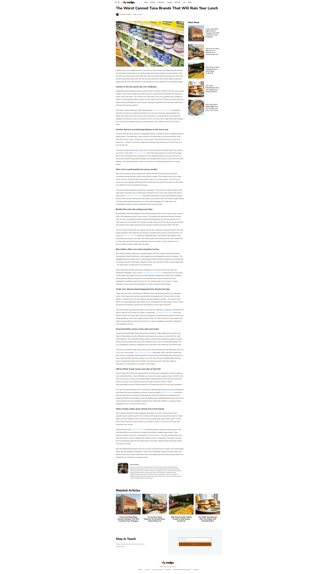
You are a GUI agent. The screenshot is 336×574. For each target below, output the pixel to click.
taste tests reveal (130, 236)
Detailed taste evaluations (152, 273)
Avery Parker (126, 14)
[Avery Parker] (118, 14)
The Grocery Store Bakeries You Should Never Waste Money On (212, 51)
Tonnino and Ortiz (137, 429)
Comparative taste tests (164, 313)
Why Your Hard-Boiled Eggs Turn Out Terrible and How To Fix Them (212, 107)
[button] (118, 2)
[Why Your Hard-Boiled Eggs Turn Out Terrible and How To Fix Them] (196, 108)
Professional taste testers (162, 110)
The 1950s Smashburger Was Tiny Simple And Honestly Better (212, 89)
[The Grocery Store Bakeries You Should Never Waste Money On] (196, 52)
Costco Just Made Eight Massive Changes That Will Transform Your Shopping (212, 33)
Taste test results (139, 153)
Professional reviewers (134, 196)
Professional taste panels (143, 353)
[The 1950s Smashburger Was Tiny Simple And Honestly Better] (196, 89)
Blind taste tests (167, 392)
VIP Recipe (163, 566)
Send (194, 544)
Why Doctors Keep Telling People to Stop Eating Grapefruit (212, 70)
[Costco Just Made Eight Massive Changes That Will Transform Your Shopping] (196, 33)
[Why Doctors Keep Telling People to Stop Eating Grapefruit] (196, 71)
